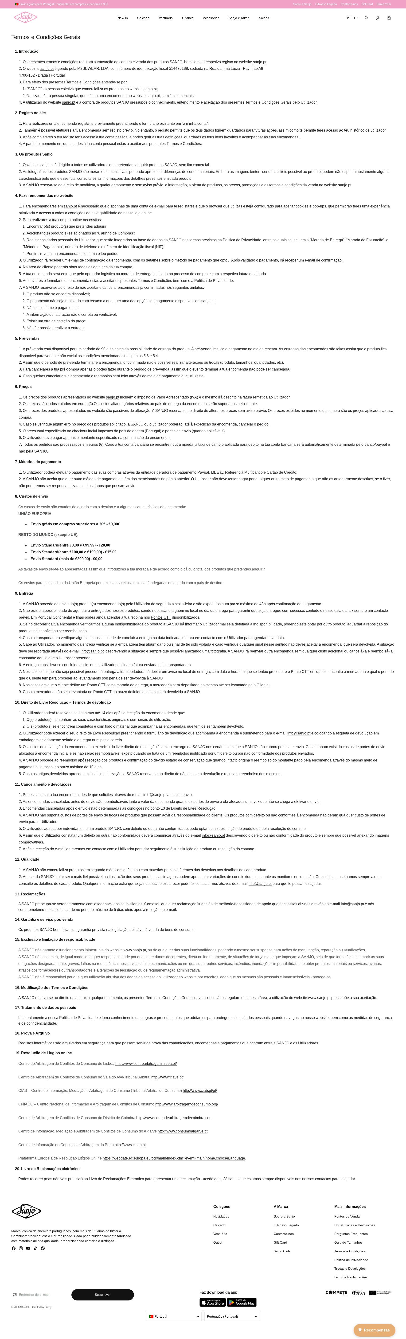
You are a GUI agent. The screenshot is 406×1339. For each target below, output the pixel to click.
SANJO (24, 1307)
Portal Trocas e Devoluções (354, 1225)
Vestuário (220, 1234)
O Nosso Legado (286, 1225)
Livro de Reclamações (350, 1277)
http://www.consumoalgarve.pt (182, 1131)
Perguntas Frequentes (351, 1234)
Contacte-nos (284, 1234)
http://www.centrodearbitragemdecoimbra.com (174, 1118)
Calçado (219, 1225)
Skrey (48, 1307)
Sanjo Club (282, 1251)
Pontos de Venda (347, 1216)
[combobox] (174, 1316)
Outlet (217, 1242)
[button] (143, 17)
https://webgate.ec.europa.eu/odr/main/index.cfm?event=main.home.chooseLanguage (174, 1158)
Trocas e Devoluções (350, 1268)
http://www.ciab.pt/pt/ (200, 1091)
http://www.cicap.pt (130, 1145)
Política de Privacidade (351, 1260)
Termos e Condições (349, 1251)
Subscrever (102, 1294)
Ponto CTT (300, 672)
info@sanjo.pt (92, 651)
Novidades (221, 1216)
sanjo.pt (259, 62)
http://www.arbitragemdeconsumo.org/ (186, 1104)
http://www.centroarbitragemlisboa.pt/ (146, 1064)
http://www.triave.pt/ (167, 1077)
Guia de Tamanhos (348, 1242)
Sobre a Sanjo (284, 1216)
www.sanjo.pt (135, 950)
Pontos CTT (161, 617)
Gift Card (280, 1242)
